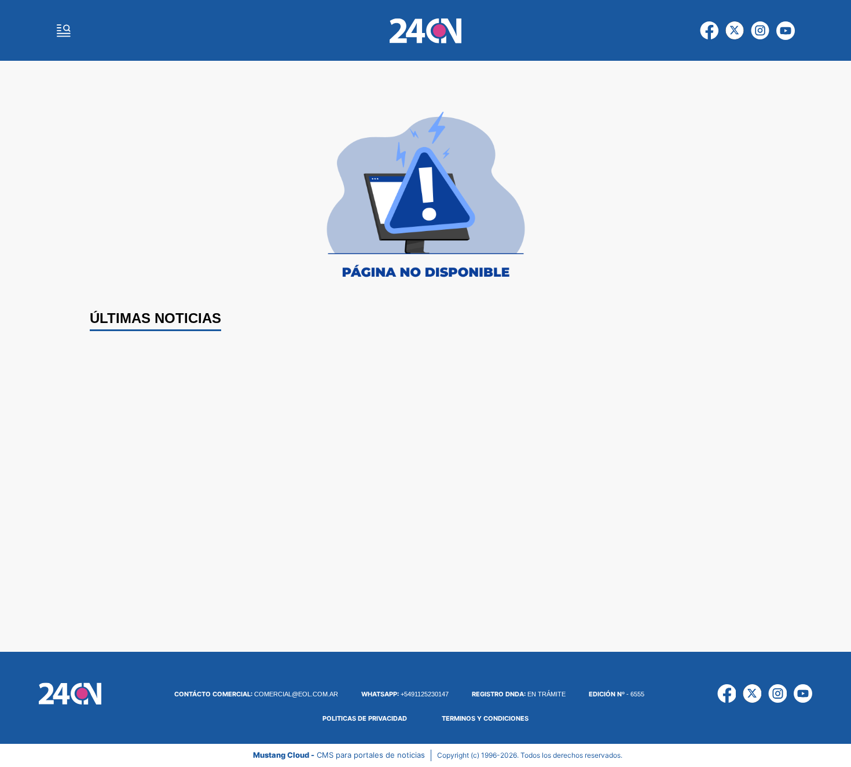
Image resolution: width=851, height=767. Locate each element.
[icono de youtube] (785, 30)
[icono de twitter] (734, 30)
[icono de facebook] (709, 30)
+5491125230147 (405, 694)
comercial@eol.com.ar (256, 694)
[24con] (425, 31)
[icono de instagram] (760, 30)
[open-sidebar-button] (64, 31)
